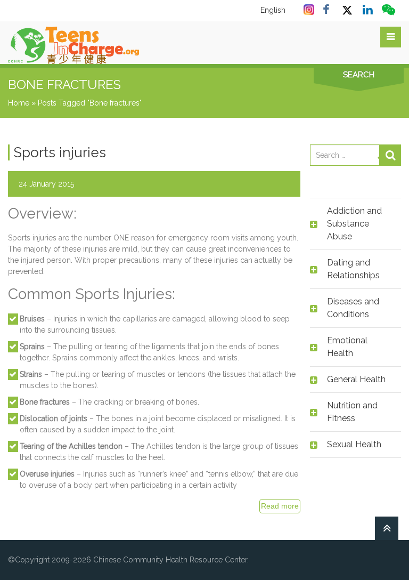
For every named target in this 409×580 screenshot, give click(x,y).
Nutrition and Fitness (352, 411)
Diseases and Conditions (353, 307)
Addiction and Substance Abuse (354, 223)
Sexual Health (354, 444)
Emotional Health (347, 346)
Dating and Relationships (353, 268)
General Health (356, 379)
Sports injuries (59, 152)
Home (18, 103)
